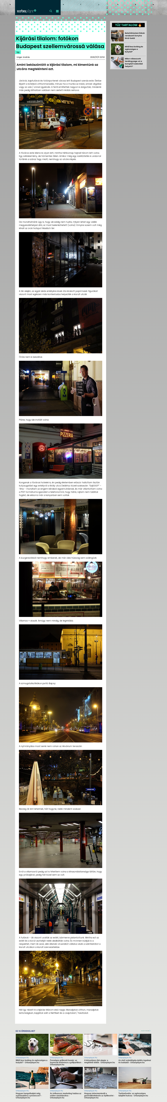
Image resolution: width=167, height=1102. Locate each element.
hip (18, 52)
